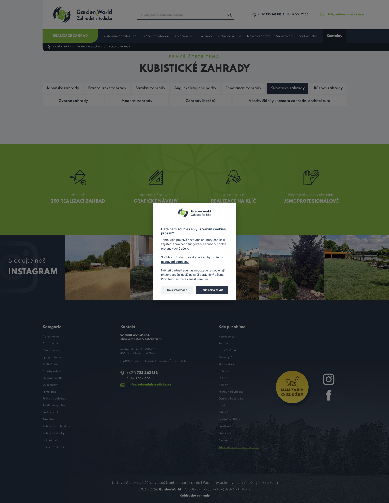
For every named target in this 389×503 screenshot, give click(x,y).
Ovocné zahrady (73, 101)
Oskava (223, 378)
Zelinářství (50, 440)
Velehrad (224, 426)
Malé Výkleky (227, 364)
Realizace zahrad (70, 36)
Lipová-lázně (227, 350)
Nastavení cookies (125, 483)
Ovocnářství (184, 36)
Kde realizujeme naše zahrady (238, 447)
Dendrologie (51, 350)
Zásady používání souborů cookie (172, 483)
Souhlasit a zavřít (212, 290)
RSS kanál (270, 483)
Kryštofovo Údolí (229, 419)
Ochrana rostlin (229, 36)
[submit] (229, 14)
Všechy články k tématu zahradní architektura (289, 101)
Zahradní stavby (53, 433)
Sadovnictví (308, 36)
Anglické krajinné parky (195, 88)
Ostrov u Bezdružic (230, 398)
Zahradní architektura (120, 36)
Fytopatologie (52, 357)
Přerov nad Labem (230, 392)
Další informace (177, 290)
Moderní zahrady (136, 101)
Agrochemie (51, 336)
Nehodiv (224, 371)
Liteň (221, 405)
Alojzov (223, 440)
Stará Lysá (225, 357)
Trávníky (205, 36)
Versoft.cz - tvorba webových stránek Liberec (217, 489)
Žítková (223, 412)
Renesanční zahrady (243, 88)
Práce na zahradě (155, 36)
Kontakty (334, 36)
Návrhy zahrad (258, 36)
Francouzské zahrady (107, 88)
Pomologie (49, 392)
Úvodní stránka (62, 47)
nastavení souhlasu (175, 261)
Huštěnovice (226, 336)
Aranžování (284, 36)
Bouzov (223, 343)
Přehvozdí (225, 433)
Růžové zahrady (328, 88)
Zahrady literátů (200, 101)
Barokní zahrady (150, 88)
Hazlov (223, 385)
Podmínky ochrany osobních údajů (231, 483)
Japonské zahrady (62, 88)
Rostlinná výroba (54, 405)
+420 (269, 14)
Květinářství (50, 364)
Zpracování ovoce (54, 447)
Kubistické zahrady (119, 47)
